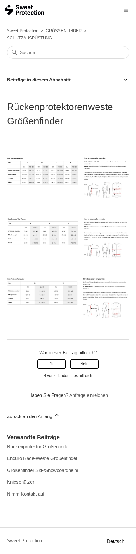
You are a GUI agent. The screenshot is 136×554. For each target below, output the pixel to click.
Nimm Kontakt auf (25, 494)
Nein (84, 364)
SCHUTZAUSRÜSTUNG (29, 38)
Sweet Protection (22, 30)
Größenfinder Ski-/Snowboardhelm (42, 470)
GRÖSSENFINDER (64, 30)
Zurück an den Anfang (30, 416)
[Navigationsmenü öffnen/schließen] (126, 10)
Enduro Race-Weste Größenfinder (42, 458)
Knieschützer (20, 482)
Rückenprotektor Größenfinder (38, 446)
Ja (52, 364)
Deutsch (116, 541)
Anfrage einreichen (88, 395)
